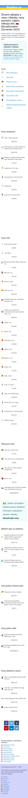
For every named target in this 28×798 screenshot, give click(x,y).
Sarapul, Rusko (7, 748)
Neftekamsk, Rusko (9, 745)
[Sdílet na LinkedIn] (11, 728)
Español (5, 784)
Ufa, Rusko (6, 747)
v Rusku (12, 33)
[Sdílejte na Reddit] (16, 728)
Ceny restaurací (11, 73)
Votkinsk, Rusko (8, 750)
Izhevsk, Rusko (7, 752)
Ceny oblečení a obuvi (14, 100)
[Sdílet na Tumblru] (16, 723)
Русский (5, 778)
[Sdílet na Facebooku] (6, 723)
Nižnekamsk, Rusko (9, 760)
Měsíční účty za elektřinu (15, 86)
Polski (5, 780)
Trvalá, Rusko (7, 761)
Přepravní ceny (11, 82)
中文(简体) (6, 790)
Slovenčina (6, 788)
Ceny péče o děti (12, 96)
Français (5, 793)
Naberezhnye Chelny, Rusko (11, 756)
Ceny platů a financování (15, 91)
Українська (6, 782)
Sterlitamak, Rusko (8, 758)
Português (6, 786)
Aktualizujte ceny (11, 518)
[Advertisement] (14, 121)
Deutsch (5, 791)
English (5, 777)
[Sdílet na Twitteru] (11, 723)
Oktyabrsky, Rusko (8, 754)
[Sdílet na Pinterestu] (6, 728)
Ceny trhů (9, 77)
